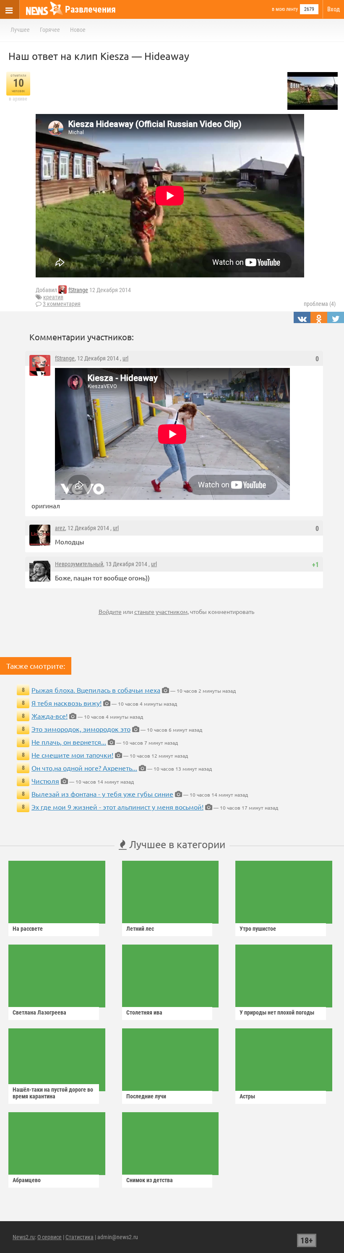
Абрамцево (27, 1180)
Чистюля (45, 781)
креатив (53, 297)
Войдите (110, 611)
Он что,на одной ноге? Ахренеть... (84, 768)
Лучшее (20, 29)
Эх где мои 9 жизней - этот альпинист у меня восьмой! (117, 807)
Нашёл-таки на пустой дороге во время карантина (53, 1093)
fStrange (78, 290)
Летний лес (140, 928)
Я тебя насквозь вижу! (66, 703)
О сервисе (49, 1237)
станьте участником (161, 611)
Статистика (79, 1237)
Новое (78, 29)
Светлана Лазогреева (39, 1012)
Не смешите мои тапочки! (72, 755)
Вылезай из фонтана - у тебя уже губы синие (102, 794)
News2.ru (24, 1237)
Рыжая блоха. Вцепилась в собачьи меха (95, 690)
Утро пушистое (258, 928)
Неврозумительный (79, 564)
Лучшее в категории (176, 844)
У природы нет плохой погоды (277, 1012)
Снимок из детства (149, 1180)
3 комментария (62, 303)
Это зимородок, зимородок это (80, 729)
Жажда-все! (49, 716)
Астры (247, 1096)
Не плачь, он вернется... (68, 742)
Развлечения (90, 9)
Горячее (50, 29)
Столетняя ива (144, 1012)
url (125, 358)
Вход (333, 9)
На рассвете (28, 928)
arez (60, 528)
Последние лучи (146, 1096)
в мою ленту (285, 9)
